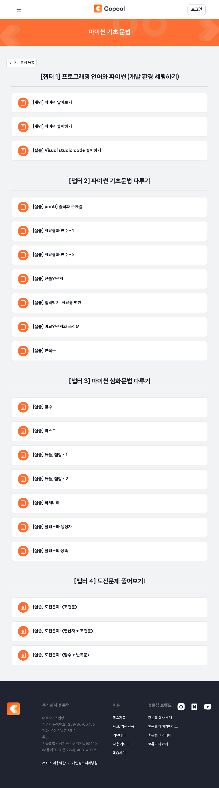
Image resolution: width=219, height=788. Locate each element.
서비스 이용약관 (53, 763)
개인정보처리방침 (84, 763)
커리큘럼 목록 (24, 63)
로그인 (196, 9)
